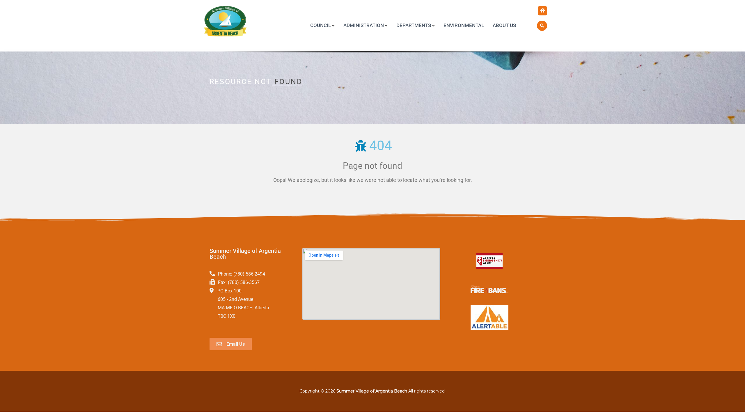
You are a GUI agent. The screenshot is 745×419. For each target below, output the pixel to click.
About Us (504, 25)
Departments (413, 25)
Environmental (464, 25)
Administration (363, 25)
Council (320, 25)
